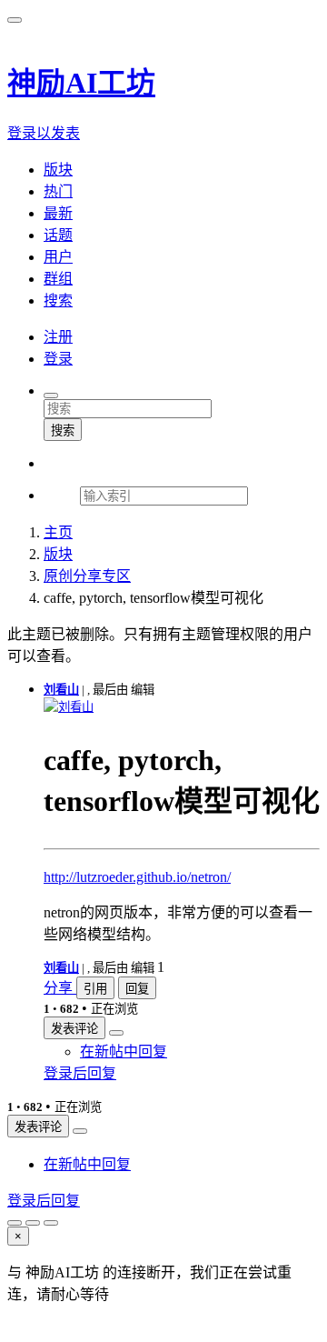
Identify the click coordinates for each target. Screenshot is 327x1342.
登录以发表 (43, 133)
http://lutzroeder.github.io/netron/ (137, 877)
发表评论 (74, 1029)
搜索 (62, 430)
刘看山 (61, 689)
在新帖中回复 (123, 1051)
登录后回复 (80, 1073)
